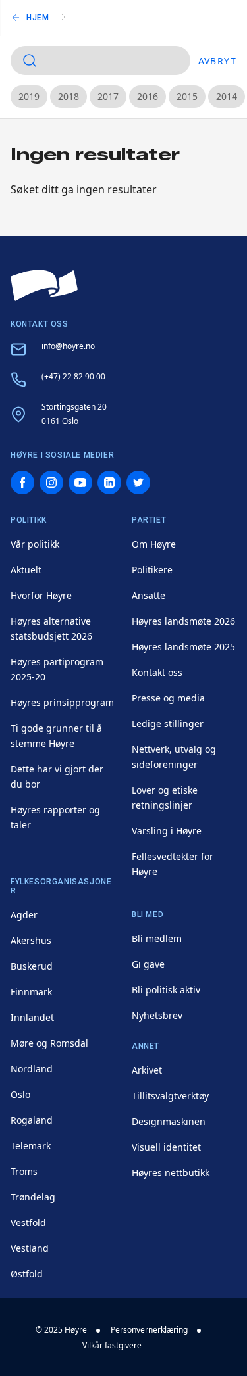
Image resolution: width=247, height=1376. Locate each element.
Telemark (31, 1145)
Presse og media (168, 698)
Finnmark (31, 991)
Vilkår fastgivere (112, 1345)
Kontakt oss (157, 672)
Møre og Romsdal (49, 1043)
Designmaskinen (169, 1121)
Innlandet (32, 1017)
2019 (29, 96)
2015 (187, 96)
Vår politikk (35, 544)
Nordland (32, 1068)
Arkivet (147, 1070)
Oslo (20, 1094)
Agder (24, 915)
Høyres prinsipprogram (62, 702)
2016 (147, 96)
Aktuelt (26, 569)
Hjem (37, 17)
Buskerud (32, 966)
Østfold (27, 1274)
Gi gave (148, 964)
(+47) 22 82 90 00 (73, 376)
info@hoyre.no (68, 346)
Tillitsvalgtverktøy (170, 1095)
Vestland (30, 1248)
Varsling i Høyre (167, 830)
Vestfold (28, 1222)
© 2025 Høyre (61, 1329)
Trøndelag (33, 1197)
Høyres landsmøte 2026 (183, 621)
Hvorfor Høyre (41, 595)
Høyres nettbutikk (170, 1172)
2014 (226, 96)
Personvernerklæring (149, 1329)
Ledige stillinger (168, 723)
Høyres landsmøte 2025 (183, 646)
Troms (24, 1171)
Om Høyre (154, 544)
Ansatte (148, 595)
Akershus (31, 940)
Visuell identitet (166, 1147)
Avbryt (217, 61)
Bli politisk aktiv (166, 990)
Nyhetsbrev (157, 1015)
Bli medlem (157, 938)
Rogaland (32, 1120)
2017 (108, 96)
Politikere (152, 569)
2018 (68, 96)
